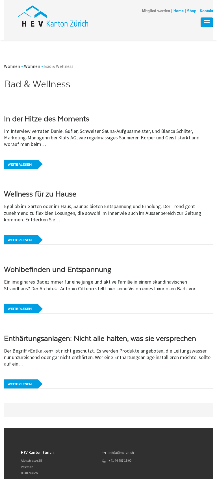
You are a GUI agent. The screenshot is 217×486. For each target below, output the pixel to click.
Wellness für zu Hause (40, 194)
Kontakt (206, 11)
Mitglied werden (156, 11)
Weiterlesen (20, 165)
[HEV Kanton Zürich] (53, 16)
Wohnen (12, 66)
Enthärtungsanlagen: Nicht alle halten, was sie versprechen (100, 338)
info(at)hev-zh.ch (121, 452)
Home (178, 11)
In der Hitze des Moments (46, 119)
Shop (191, 11)
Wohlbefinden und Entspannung (57, 269)
